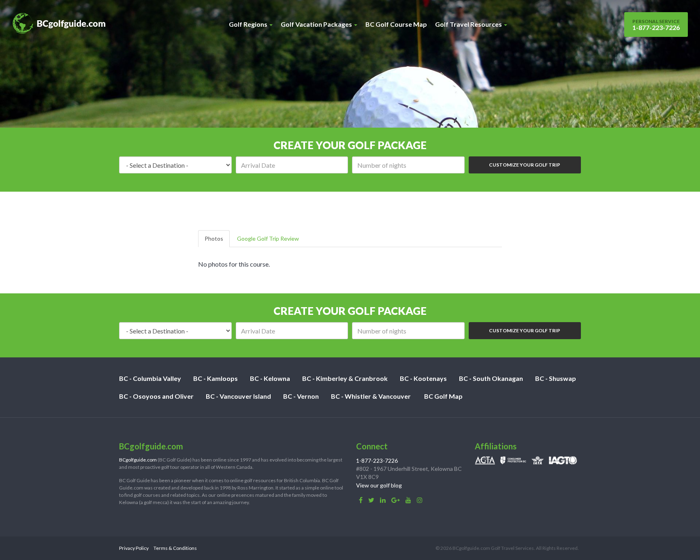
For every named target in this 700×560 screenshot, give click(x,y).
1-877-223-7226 (656, 24)
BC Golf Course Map (396, 24)
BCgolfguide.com (138, 460)
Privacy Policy (134, 548)
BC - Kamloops (215, 378)
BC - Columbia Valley (150, 378)
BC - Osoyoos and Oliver (156, 396)
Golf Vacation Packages (317, 24)
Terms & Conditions (175, 548)
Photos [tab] (214, 238)
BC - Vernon (301, 396)
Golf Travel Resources (469, 24)
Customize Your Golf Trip (524, 165)
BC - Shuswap (555, 378)
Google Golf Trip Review (268, 238)
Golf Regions (249, 24)
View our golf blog (379, 485)
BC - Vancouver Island (238, 396)
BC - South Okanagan (491, 378)
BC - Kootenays (423, 378)
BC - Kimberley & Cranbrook (345, 378)
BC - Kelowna (270, 378)
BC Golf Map (443, 396)
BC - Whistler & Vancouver (371, 396)
